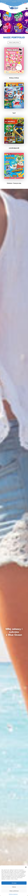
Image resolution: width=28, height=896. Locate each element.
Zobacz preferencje (14, 890)
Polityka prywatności (13, 894)
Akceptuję (14, 883)
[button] (26, 867)
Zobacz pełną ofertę (14, 42)
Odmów (14, 887)
